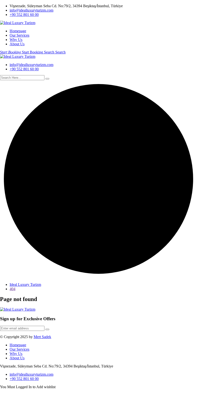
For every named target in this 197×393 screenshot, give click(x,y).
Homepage (18, 31)
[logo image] (17, 56)
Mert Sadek (42, 337)
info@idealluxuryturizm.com (31, 10)
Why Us (16, 40)
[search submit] (47, 78)
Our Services (19, 35)
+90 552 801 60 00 (24, 15)
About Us (17, 44)
